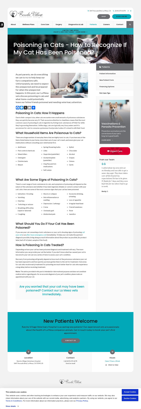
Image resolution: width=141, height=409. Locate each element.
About (13, 24)
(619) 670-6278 (120, 11)
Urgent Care (116, 151)
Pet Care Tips (104, 93)
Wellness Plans (28, 24)
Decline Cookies (130, 398)
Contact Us (70, 340)
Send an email (70, 363)
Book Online (121, 16)
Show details (11, 406)
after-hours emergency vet (36, 235)
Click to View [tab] (113, 365)
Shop (104, 16)
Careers (106, 24)
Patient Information (107, 74)
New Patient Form (106, 80)
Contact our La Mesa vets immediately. (60, 292)
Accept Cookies (130, 392)
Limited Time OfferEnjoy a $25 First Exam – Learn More (70, 31)
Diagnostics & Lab (76, 24)
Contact (119, 24)
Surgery (59, 24)
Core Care (45, 24)
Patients (93, 24)
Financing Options (106, 87)
